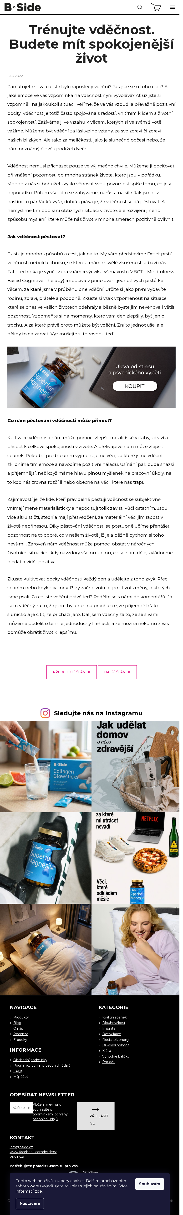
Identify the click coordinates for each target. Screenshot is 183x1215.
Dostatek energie (117, 1040)
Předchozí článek (71, 672)
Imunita (108, 1028)
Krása (106, 1051)
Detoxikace (111, 1034)
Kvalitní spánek (114, 1017)
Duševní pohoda (115, 1045)
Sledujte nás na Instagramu (98, 713)
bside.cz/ (17, 1156)
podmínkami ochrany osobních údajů (50, 1116)
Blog (17, 1023)
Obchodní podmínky (30, 1060)
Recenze (20, 1034)
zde (38, 1191)
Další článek (117, 672)
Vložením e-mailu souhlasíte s (50, 1111)
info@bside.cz (21, 1147)
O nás (18, 1028)
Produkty (21, 1017)
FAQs (17, 1071)
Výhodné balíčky (115, 1056)
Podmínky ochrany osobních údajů (42, 1065)
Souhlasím (149, 1184)
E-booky (20, 1040)
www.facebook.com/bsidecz (33, 1152)
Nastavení (30, 1203)
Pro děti (108, 1062)
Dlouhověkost (113, 1023)
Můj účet (20, 1076)
